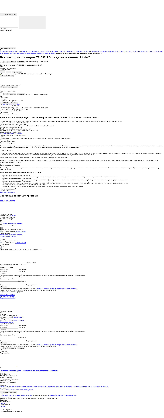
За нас (2, 390)
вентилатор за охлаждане (11, 104)
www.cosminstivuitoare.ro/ (8, 236)
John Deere (66, 51)
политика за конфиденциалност (46, 288)
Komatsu (72, 51)
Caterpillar (51, 51)
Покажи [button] (12, 231)
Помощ (7, 390)
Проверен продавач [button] (6, 214)
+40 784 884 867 (20, 231)
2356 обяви (12, 215)
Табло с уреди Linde (48, 53)
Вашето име (22, 269)
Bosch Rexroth (39, 51)
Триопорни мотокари (39, 386)
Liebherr (78, 51)
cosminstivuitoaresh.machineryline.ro (11, 223)
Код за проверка (31, 285)
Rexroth (83, 51)
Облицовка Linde (36, 53)
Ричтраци (69, 386)
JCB (61, 51)
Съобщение (22, 281)
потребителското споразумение (67, 288)
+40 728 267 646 (20, 243)
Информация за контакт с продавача (21, 390)
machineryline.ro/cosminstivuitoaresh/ (11, 234)
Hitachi (57, 51)
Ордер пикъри (88, 386)
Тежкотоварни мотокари (100, 386)
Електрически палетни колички (56, 386)
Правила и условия (6, 395)
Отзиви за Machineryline (55, 395)
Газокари (24, 386)
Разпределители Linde (23, 53)
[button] (82, 39)
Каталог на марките (70, 395)
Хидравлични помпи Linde (140, 51)
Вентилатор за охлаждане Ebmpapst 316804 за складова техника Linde (29, 371)
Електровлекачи (78, 386)
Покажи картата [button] (31, 263)
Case (46, 51)
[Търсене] (32, 22)
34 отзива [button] (3, 222)
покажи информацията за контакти (11, 133)
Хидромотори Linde (10, 53)
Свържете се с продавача (9, 87)
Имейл (21, 277)
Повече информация (6, 322)
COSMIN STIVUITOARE (7, 201)
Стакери (30, 386)
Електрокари (4, 386)
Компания (22, 271)
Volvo (88, 51)
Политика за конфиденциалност (23, 395)
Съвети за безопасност (7, 192)
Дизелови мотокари (14, 386)
